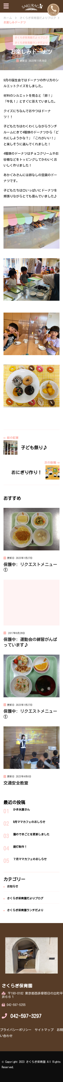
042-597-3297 (26, 1016)
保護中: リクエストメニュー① (30, 567)
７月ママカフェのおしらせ (30, 859)
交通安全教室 (16, 783)
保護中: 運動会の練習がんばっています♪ (30, 642)
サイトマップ (44, 1029)
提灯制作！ (20, 846)
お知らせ (12, 886)
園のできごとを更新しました (31, 834)
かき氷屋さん (21, 809)
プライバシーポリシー (15, 1029)
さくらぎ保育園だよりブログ (31, 37)
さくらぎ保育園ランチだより (31, 42)
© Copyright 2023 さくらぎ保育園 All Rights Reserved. (31, 1064)
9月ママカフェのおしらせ (29, 821)
